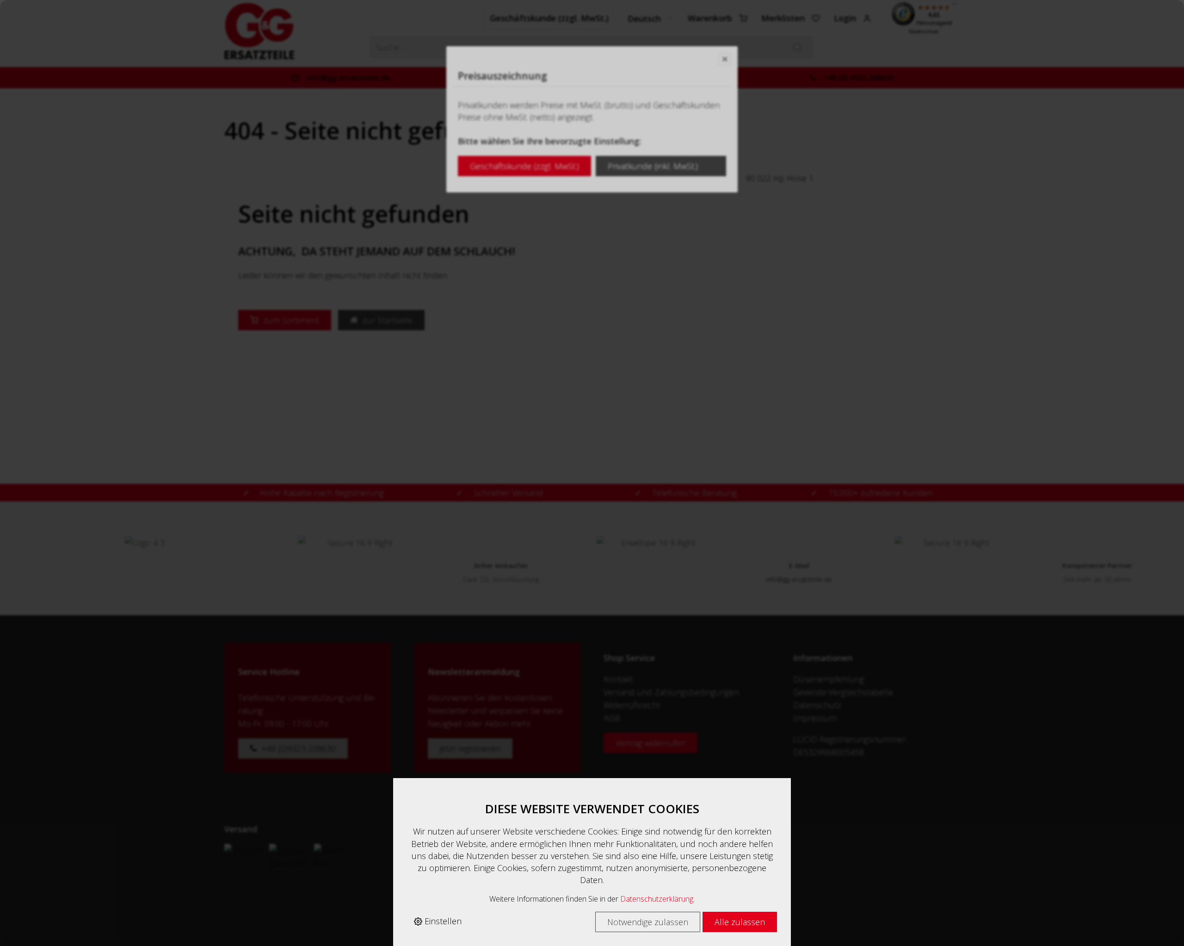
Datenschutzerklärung (656, 899)
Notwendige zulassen (647, 921)
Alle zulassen (740, 921)
